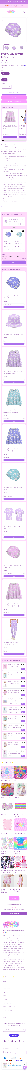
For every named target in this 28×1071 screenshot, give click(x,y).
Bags (15, 797)
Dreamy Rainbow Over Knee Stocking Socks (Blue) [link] (13, 726)
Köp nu (14, 97)
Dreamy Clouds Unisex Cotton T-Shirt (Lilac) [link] (13, 527)
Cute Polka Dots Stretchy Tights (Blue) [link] (14, 708)
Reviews (5, 1017)
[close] (24, 1064)
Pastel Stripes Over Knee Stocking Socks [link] (14, 682)
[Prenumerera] (23, 1030)
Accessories (4, 797)
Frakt (2, 62)
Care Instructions (7, 1010)
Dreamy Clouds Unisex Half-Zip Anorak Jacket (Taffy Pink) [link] (10, 126)
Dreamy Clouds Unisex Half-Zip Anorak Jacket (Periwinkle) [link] (13, 450)
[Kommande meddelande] (25, 6)
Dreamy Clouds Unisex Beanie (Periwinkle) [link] (8, 242)
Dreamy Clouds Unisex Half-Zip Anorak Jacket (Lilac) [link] (13, 372)
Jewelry (16, 780)
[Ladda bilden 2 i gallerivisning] (14, 48)
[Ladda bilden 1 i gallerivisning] (7, 48)
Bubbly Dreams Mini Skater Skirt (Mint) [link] (14, 700)
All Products (6, 985)
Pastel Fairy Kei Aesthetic (5, 852)
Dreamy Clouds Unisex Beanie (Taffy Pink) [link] (12, 566)
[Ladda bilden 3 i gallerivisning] (21, 48)
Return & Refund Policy (9, 1006)
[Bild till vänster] (1, 48)
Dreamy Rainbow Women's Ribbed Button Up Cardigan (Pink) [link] (14, 743)
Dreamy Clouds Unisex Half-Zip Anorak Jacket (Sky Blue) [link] (13, 411)
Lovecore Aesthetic (19, 870)
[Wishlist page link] (17, 12)
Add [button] (10, 136)
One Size (5, 73)
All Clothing (4, 780)
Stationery (4, 833)
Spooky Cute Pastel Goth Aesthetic (7, 871)
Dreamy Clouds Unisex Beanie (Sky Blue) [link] (19, 242)
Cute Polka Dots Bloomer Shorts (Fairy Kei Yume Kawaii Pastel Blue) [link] (13, 717)
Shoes (3, 814)
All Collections (6, 988)
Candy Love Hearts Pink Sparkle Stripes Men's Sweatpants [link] (14, 665)
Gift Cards (5, 996)
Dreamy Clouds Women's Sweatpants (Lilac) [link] (11, 644)
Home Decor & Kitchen (18, 815)
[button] (3, 12)
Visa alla (14, 898)
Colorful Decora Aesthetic (18, 852)
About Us (5, 999)
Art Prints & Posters (20, 833)
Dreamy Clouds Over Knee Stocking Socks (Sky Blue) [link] (14, 674)
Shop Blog (5, 992)
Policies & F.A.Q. (7, 1003)
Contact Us (6, 1014)
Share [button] (4, 206)
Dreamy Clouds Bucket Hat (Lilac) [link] (13, 334)
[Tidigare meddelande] (2, 6)
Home (4, 981)
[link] (10, 116)
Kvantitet (3, 83)
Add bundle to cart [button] (13, 262)
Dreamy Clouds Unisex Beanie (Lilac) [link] (13, 220)
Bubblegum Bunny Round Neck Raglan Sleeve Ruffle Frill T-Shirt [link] (14, 691)
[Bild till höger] (26, 48)
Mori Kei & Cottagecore (17, 890)
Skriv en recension (14, 913)
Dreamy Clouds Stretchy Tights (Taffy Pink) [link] (14, 752)
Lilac (4, 79)
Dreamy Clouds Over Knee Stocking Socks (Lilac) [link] (14, 735)
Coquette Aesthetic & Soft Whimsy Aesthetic (7, 891)
